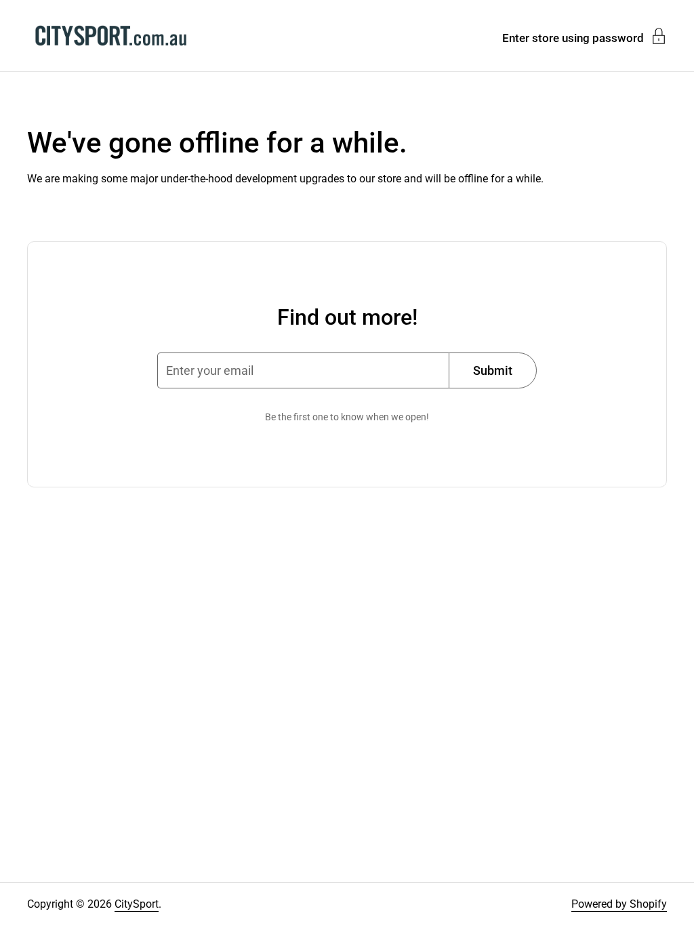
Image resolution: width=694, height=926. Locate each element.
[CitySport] (111, 35)
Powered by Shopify (619, 904)
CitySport (137, 904)
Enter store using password (573, 37)
